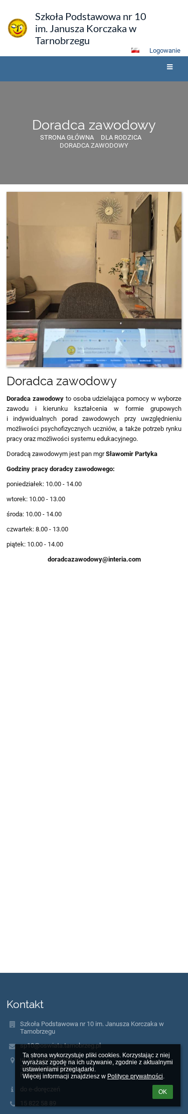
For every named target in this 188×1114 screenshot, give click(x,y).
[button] (135, 50)
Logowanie (164, 50)
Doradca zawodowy (94, 145)
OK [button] (162, 1091)
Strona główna (67, 137)
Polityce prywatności (135, 1076)
